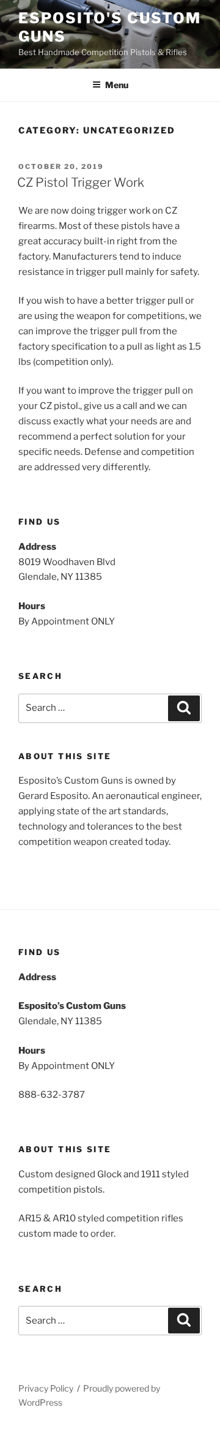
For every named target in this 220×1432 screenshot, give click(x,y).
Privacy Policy (45, 1388)
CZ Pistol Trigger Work (80, 182)
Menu (116, 85)
